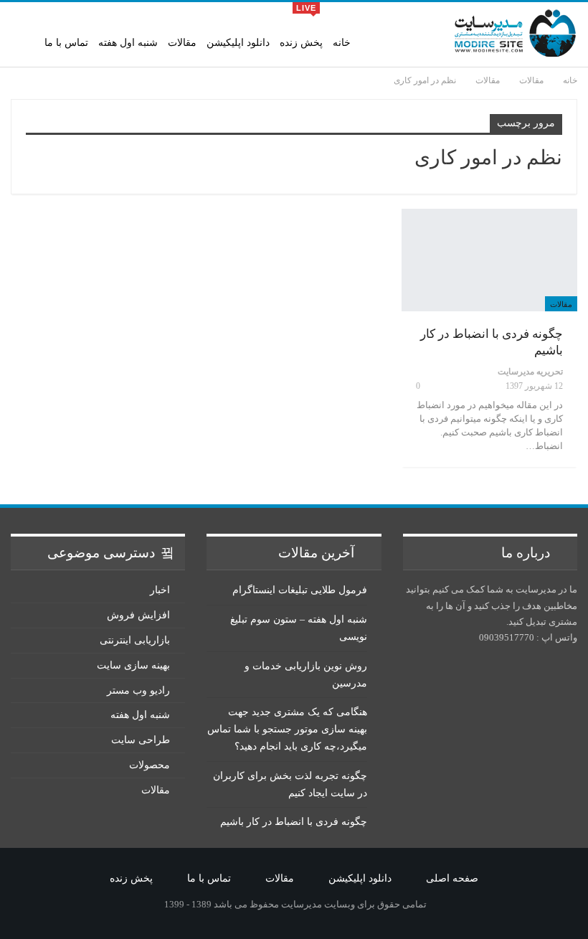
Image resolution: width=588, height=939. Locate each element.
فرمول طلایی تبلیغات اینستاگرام (299, 590)
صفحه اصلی (452, 878)
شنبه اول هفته (128, 42)
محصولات (149, 765)
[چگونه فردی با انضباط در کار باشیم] (489, 260)
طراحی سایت (140, 740)
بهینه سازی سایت (133, 665)
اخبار (160, 590)
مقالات (182, 42)
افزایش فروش (138, 615)
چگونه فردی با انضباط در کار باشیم (293, 821)
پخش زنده (301, 26)
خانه (342, 42)
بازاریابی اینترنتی (135, 640)
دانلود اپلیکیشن (238, 42)
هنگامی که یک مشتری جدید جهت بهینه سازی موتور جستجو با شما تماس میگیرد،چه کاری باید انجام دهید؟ (287, 729)
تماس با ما (66, 42)
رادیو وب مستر (138, 690)
